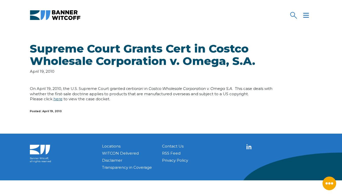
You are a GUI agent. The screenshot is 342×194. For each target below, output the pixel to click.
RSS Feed (171, 153)
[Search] (293, 15)
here (58, 98)
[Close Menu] (329, 183)
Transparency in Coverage (127, 167)
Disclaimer (112, 160)
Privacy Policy (175, 160)
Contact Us (173, 146)
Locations (111, 146)
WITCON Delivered (120, 153)
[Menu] (306, 15)
